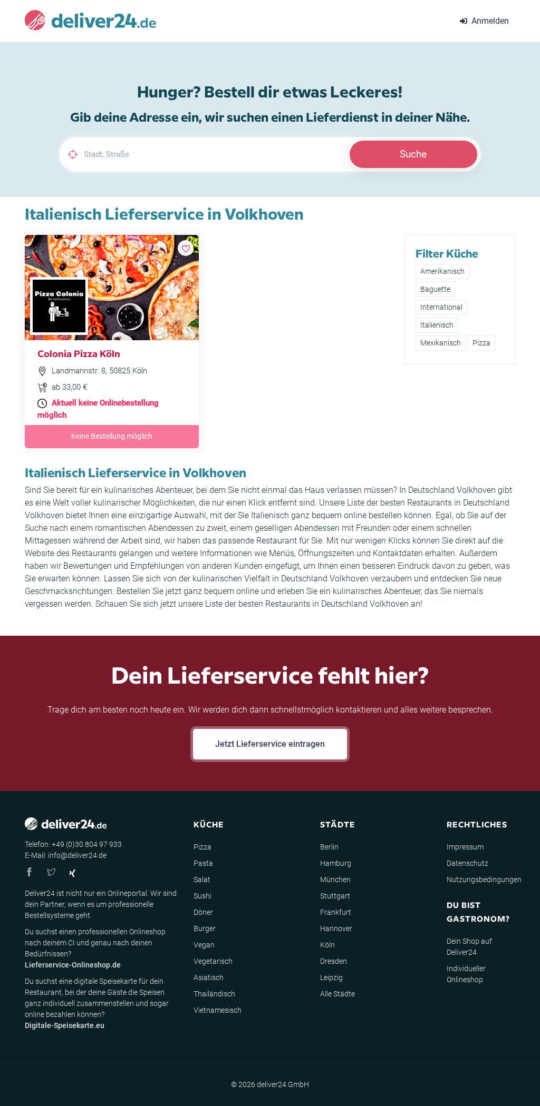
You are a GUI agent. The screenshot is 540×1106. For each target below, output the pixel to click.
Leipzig (331, 977)
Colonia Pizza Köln (78, 353)
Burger (205, 928)
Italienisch (437, 325)
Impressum (465, 847)
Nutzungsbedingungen (484, 879)
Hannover (336, 928)
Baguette (435, 289)
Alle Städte (337, 994)
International (441, 307)
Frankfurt (335, 912)
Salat (202, 879)
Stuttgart (335, 896)
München (335, 879)
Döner (203, 912)
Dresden (333, 961)
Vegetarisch (213, 961)
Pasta (203, 863)
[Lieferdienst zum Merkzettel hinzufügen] (186, 248)
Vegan (204, 945)
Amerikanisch (442, 271)
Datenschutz (467, 863)
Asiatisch (209, 977)
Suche (413, 154)
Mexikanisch (440, 343)
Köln (327, 945)
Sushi (202, 896)
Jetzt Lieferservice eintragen (270, 744)
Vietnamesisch (218, 1010)
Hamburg (335, 863)
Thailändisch (214, 994)
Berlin (329, 847)
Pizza (481, 343)
